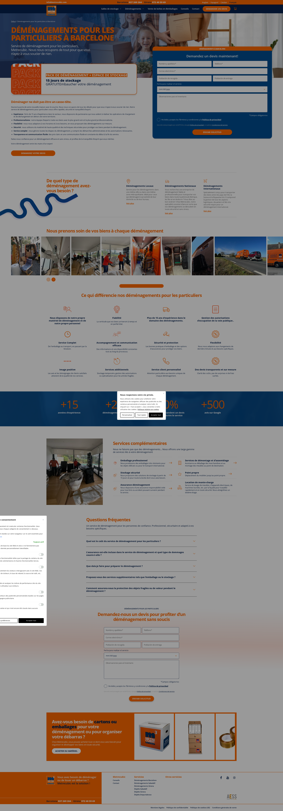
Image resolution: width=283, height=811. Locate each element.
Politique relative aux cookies (148, 409)
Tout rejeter (141, 415)
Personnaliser (127, 415)
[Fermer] (163, 393)
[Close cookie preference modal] (43, 519)
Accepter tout (156, 415)
